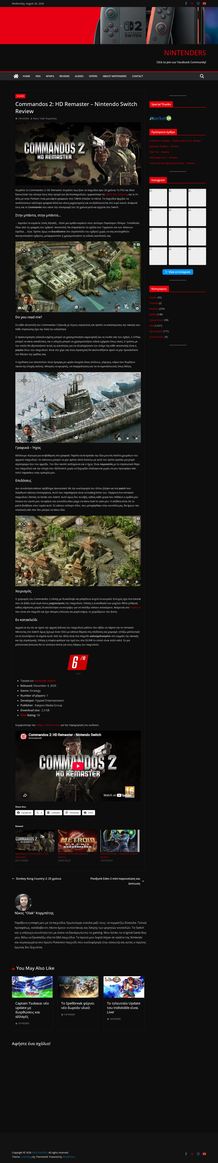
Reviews (64, 76)
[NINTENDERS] (109, 9)
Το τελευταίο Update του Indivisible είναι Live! (123, 1007)
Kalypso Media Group (48, 725)
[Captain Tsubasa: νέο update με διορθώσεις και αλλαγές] (32, 978)
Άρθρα (50, 76)
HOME (26, 76)
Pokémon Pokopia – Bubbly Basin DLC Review (175, 140)
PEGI (23, 715)
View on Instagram (179, 271)
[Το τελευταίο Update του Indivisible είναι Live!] (124, 978)
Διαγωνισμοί (156, 320)
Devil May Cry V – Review (163, 157)
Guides (79, 76)
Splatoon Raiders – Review (164, 146)
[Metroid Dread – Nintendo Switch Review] (120, 841)
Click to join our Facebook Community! (181, 62)
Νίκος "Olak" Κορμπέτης (45, 118)
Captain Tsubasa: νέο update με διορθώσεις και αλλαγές (32, 1010)
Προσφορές (155, 331)
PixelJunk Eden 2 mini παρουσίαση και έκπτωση (115, 881)
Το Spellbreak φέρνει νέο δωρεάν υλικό (77, 1005)
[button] (158, 198)
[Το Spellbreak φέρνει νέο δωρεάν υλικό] (78, 978)
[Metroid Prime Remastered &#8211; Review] (77, 841)
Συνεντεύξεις (156, 336)
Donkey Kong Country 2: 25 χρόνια (38, 878)
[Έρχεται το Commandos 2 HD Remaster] (34, 841)
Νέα (38, 76)
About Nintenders (115, 76)
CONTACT (137, 76)
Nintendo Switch (45, 681)
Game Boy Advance (116, 194)
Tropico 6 (135, 607)
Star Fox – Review (159, 152)
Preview (153, 303)
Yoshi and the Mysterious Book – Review (171, 163)
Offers (93, 76)
